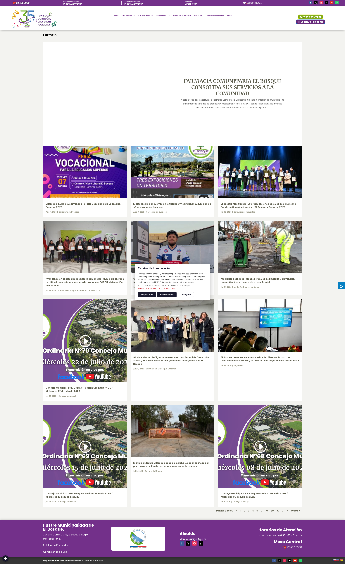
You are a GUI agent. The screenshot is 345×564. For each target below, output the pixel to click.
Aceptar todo (147, 294)
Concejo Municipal (182, 16)
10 (266, 510)
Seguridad (250, 212)
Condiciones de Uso (55, 551)
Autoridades (144, 16)
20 (272, 510)
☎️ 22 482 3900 (21, 3)
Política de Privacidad (56, 545)
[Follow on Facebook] (310, 2)
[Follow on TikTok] (326, 2)
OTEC (98, 290)
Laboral (91, 290)
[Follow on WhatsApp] (337, 2)
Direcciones (162, 16)
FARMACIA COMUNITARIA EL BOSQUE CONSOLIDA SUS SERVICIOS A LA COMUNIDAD (232, 87)
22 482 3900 (294, 547)
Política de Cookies (167, 288)
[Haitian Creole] (337, 559)
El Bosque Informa (167, 368)
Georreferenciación (214, 16)
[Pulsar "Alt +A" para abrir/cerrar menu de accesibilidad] (341, 285)
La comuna (127, 16)
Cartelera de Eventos (69, 212)
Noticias (255, 287)
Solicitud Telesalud (312, 21)
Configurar (186, 294)
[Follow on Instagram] (321, 2)
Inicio (116, 16)
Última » (296, 510)
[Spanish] (341, 559)
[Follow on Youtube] (331, 2)
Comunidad (239, 212)
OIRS (229, 16)
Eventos (198, 16)
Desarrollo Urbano (153, 471)
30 (278, 510)
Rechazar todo (167, 294)
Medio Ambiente (242, 287)
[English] (334, 559)
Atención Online (312, 16)
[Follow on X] (316, 2)
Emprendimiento (78, 290)
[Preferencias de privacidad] (5, 558)
